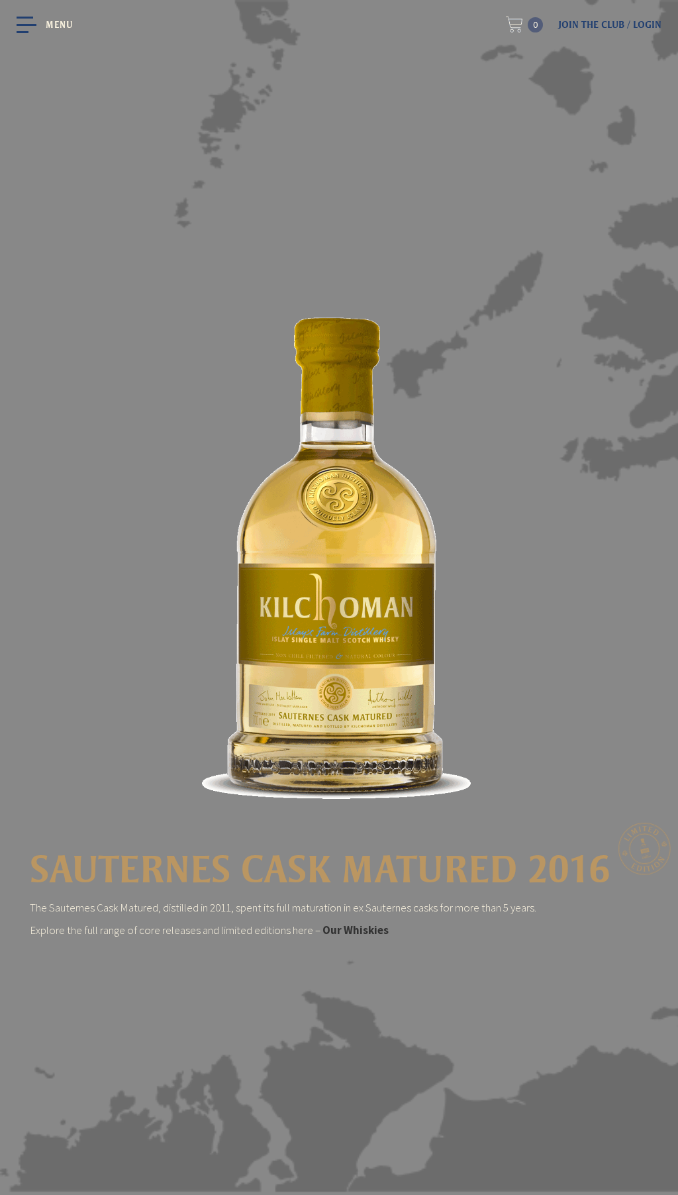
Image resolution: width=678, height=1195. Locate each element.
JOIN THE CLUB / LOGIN (609, 24)
